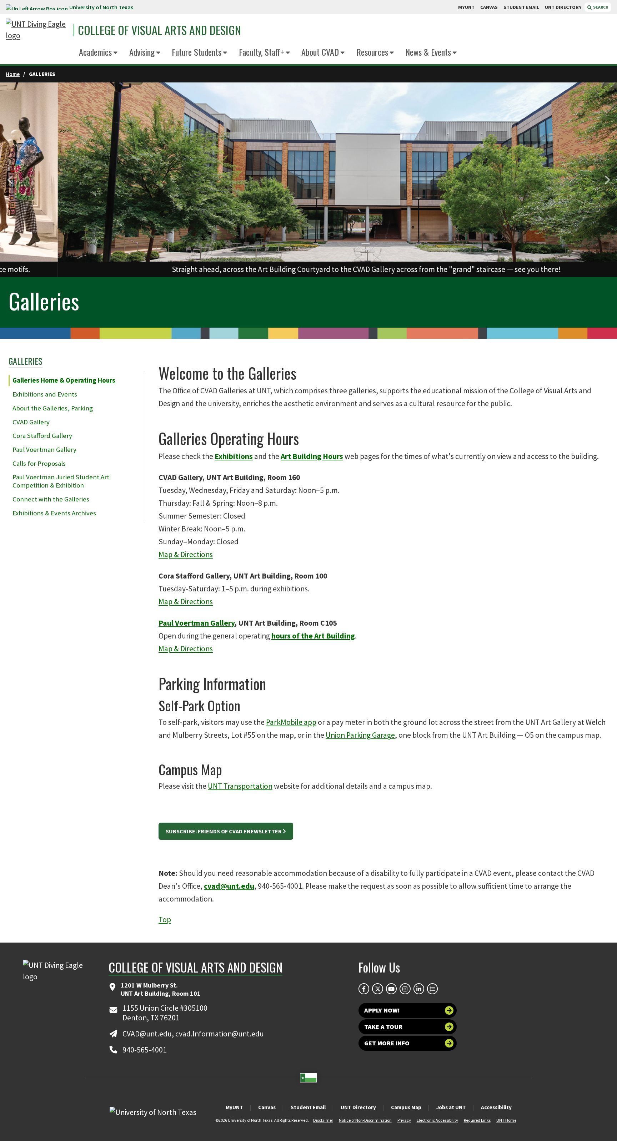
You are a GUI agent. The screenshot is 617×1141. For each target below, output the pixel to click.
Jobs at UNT (451, 1107)
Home (13, 74)
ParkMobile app (291, 722)
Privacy (404, 1120)
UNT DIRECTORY (563, 7)
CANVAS (489, 7)
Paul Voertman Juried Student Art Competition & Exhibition (60, 481)
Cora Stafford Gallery (42, 435)
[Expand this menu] (115, 53)
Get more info (387, 1043)
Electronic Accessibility (437, 1120)
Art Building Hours (312, 456)
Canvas (267, 1107)
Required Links (477, 1120)
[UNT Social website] (432, 988)
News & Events (428, 51)
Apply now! (382, 1010)
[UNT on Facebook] (363, 988)
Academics (95, 51)
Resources (372, 51)
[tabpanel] (308, 179)
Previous (11, 180)
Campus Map (406, 1107)
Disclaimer (323, 1120)
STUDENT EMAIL (521, 7)
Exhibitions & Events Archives (54, 513)
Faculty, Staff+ (261, 51)
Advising (142, 51)
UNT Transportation (240, 786)
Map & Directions (186, 554)
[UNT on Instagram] (405, 988)
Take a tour (383, 1027)
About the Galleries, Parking (52, 408)
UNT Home (506, 1120)
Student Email (308, 1107)
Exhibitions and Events (44, 394)
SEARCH (600, 7)
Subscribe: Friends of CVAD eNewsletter (224, 831)
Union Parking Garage (360, 735)
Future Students (196, 51)
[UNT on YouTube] (391, 988)
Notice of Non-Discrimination (365, 1120)
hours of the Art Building (313, 636)
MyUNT (234, 1107)
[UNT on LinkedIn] (418, 988)
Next (606, 180)
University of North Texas (101, 7)
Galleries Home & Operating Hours (63, 380)
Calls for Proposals (39, 463)
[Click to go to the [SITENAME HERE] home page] (38, 30)
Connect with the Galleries (50, 499)
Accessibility (496, 1107)
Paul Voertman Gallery (44, 449)
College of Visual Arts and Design (159, 30)
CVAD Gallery (31, 422)
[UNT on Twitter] (377, 988)
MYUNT (466, 7)
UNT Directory (358, 1107)
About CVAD (320, 51)
